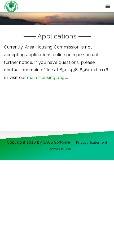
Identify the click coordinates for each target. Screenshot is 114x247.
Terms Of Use (59, 149)
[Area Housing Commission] (11, 6)
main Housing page (47, 77)
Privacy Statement (91, 142)
